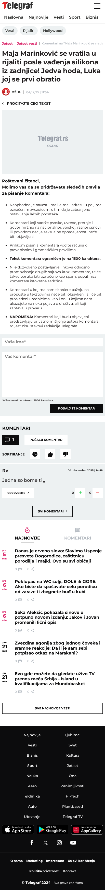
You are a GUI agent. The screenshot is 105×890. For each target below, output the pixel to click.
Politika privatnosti (44, 871)
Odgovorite (18, 492)
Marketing (34, 861)
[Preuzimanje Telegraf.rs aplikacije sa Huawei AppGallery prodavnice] (87, 829)
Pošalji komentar (46, 440)
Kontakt (69, 871)
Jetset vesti (27, 43)
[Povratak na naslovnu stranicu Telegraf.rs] (17, 6)
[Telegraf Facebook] (32, 843)
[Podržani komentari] (50, 454)
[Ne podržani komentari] (65, 454)
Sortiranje (13, 454)
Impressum (55, 861)
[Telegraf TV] (73, 843)
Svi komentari (52, 511)
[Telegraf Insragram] (59, 843)
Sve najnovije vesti (52, 708)
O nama (16, 861)
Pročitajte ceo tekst (26, 103)
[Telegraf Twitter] (46, 843)
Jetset (7, 43)
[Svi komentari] (35, 454)
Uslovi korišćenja (81, 861)
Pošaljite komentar (76, 408)
